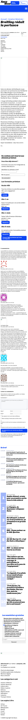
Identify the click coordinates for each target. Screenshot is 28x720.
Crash (2, 711)
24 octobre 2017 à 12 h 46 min (7, 326)
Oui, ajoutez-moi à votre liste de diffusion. (11, 416)
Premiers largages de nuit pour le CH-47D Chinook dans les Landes (16, 477)
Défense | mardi (9, 628)
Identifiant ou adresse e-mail (10, 169)
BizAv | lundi (8, 627)
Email (2, 413)
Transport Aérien (10, 450)
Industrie (8, 457)
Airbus (3, 704)
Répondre (4, 293)
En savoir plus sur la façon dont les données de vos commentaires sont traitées (13, 435)
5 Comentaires (4, 36)
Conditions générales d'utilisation (11, 672)
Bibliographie (4, 707)
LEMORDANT (3, 47)
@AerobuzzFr (5, 663)
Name (2, 411)
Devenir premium (14, 3)
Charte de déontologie (7, 670)
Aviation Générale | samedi (13, 634)
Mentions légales (6, 674)
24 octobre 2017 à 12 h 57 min (7, 363)
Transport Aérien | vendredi (13, 633)
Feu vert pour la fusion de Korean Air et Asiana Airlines (16, 465)
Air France (4, 706)
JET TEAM (3, 46)
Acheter (4, 195)
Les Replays (4, 667)
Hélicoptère (8, 474)
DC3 (1, 43)
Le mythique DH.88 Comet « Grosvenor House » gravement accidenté (15, 483)
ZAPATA (2, 51)
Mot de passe (5, 174)
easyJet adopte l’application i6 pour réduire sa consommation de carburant (16, 453)
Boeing (3, 709)
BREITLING (3, 42)
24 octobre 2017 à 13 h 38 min (7, 383)
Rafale (3, 714)
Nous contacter (5, 675)
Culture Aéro (4, 686)
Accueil (4, 19)
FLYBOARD (3, 44)
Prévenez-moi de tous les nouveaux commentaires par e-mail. (13, 423)
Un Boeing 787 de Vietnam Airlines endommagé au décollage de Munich (16, 471)
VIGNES (2, 50)
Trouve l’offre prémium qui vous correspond (12, 238)
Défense (3, 690)
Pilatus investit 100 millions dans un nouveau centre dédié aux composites (16, 460)
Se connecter (23, 3)
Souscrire (5, 208)
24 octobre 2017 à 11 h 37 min (7, 302)
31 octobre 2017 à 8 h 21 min (7, 269)
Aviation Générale (15, 19)
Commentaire (4, 397)
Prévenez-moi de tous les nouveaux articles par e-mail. (13, 427)
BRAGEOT (3, 40)
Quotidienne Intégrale (11, 625)
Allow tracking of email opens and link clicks (11, 418)
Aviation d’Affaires (6, 682)
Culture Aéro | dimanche (12, 636)
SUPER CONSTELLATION (6, 48)
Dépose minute (5, 691)
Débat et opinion (5, 688)
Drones (3, 713)
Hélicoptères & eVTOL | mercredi (14, 630)
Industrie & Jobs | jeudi (12, 631)
